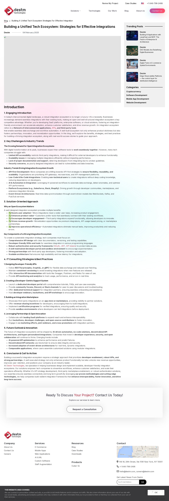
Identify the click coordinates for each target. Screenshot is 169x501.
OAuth (57, 246)
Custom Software (42, 461)
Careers (7, 454)
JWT (63, 246)
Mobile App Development (137, 99)
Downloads (76, 454)
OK (156, 492)
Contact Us (157, 11)
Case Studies (130, 3)
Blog (126, 11)
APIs (54, 128)
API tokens (71, 246)
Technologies (94, 11)
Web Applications (42, 454)
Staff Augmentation (43, 464)
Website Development (136, 102)
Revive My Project (110, 3)
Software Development (136, 95)
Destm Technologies (15, 365)
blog (6, 21)
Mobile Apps (40, 450)
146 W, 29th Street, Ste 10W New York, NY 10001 (141, 462)
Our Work (112, 11)
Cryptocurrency (133, 91)
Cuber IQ (76, 466)
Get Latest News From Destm (130, 477)
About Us (140, 11)
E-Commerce (40, 447)
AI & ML (38, 457)
